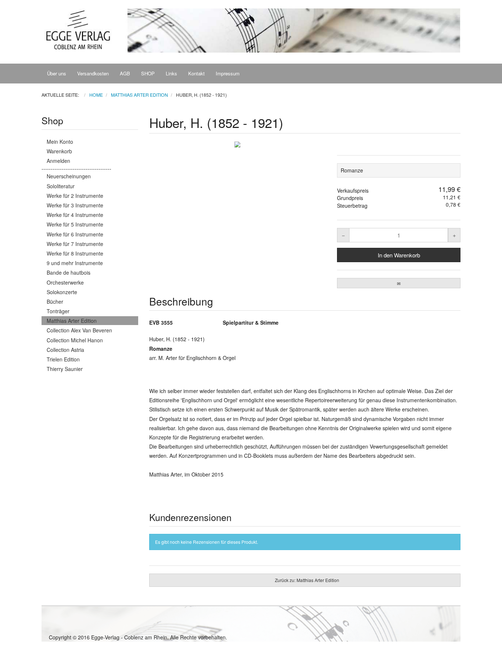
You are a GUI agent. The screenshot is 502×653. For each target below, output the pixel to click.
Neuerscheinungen (69, 176)
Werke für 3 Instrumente (75, 205)
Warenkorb (59, 151)
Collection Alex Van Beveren (79, 330)
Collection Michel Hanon (75, 340)
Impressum (228, 73)
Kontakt (196, 73)
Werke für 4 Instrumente (75, 214)
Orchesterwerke (65, 282)
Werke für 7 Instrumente (75, 243)
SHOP (148, 73)
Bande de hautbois (68, 272)
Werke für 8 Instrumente (75, 253)
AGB (125, 73)
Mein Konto (60, 141)
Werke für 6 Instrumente (75, 234)
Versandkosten (93, 73)
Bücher (55, 301)
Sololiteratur (61, 186)
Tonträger (58, 311)
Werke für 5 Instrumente (75, 224)
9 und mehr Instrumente (75, 263)
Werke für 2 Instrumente (75, 195)
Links (171, 73)
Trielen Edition (63, 359)
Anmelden (58, 160)
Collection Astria (65, 349)
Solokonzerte (62, 292)
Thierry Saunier (65, 368)
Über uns (56, 73)
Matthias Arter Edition (72, 320)
